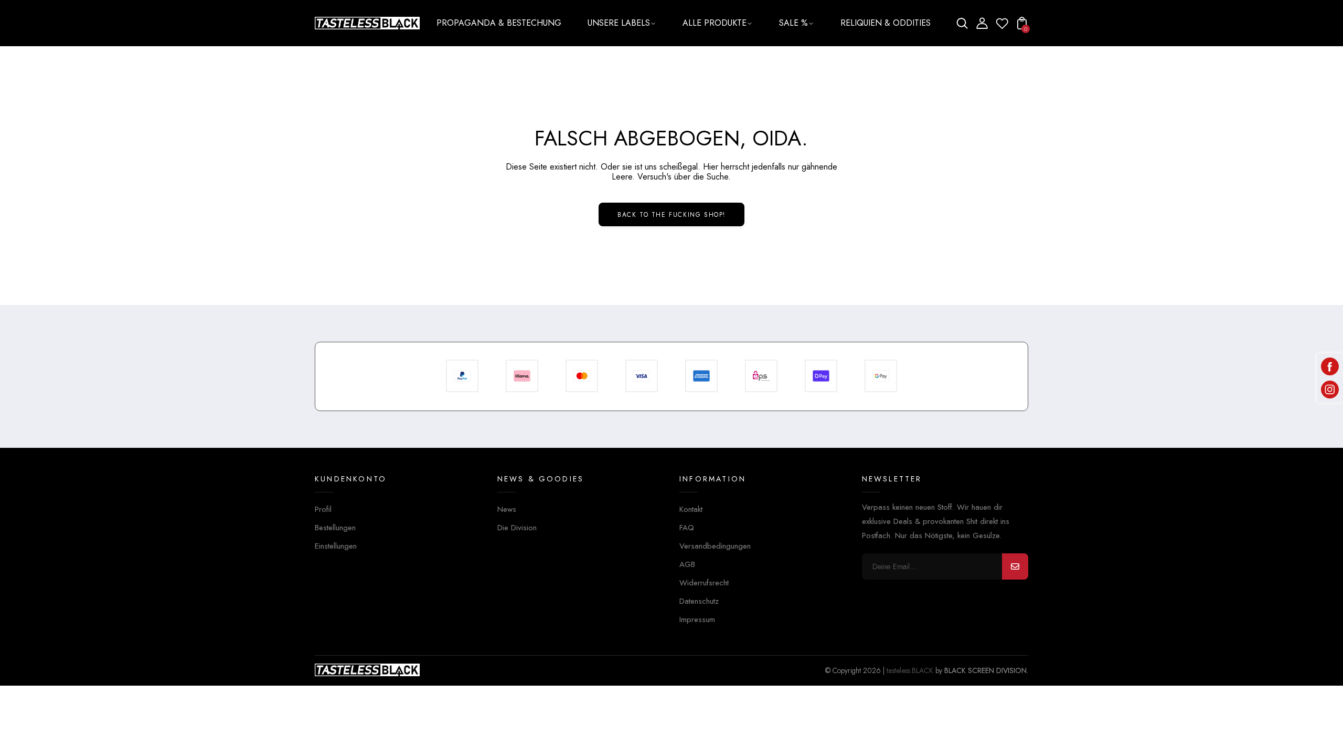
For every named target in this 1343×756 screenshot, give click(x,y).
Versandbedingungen (715, 546)
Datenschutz (699, 601)
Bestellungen (335, 527)
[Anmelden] (1015, 566)
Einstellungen (336, 546)
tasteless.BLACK (910, 670)
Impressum (697, 619)
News (506, 509)
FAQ (686, 527)
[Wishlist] (1002, 27)
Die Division (517, 527)
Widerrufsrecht (704, 583)
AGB (687, 564)
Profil (323, 509)
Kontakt (690, 509)
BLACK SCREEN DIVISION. (986, 670)
